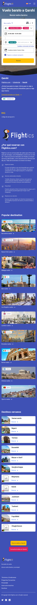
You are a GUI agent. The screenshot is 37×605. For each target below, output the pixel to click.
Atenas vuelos (6, 381)
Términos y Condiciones (9, 577)
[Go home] (8, 559)
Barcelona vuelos (7, 233)
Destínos (4, 588)
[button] (34, 4)
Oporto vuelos (6, 399)
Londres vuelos (6, 325)
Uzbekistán (16, 82)
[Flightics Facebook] (10, 600)
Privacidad (5, 583)
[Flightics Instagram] (6, 600)
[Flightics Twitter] (2, 600)
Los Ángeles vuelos (7, 307)
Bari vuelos (5, 288)
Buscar (14, 422)
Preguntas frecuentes (8, 580)
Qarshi (24, 82)
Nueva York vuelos (7, 252)
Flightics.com (6, 82)
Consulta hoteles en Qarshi (10, 95)
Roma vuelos (5, 362)
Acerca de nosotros (8, 585)
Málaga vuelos (6, 270)
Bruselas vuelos (6, 344)
